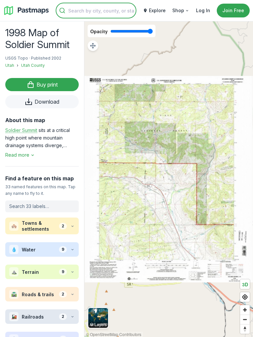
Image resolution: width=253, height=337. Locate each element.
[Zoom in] (245, 310)
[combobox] (96, 10)
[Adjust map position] (93, 45)
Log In (203, 10)
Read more (17, 155)
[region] (168, 179)
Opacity (99, 31)
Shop (178, 10)
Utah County (33, 65)
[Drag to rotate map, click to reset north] (245, 329)
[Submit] (62, 10)
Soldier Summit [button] (21, 130)
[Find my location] (245, 297)
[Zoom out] (245, 319)
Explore (157, 10)
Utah (9, 65)
